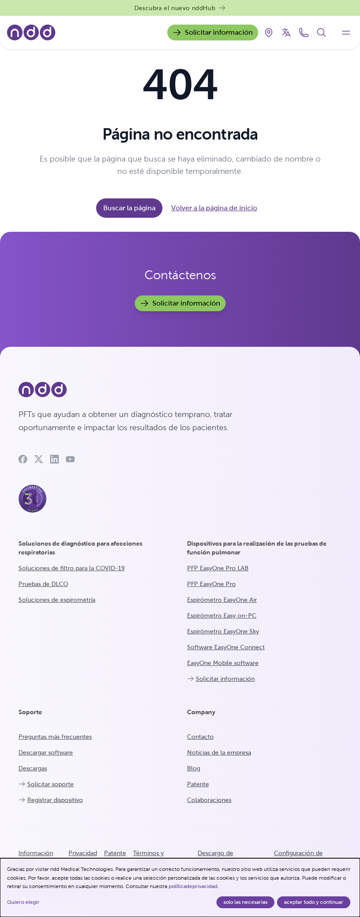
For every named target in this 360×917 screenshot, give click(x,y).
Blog (193, 768)
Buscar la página (129, 208)
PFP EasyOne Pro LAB (217, 568)
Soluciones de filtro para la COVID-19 (71, 568)
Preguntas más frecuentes (55, 736)
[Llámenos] (304, 32)
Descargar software (45, 752)
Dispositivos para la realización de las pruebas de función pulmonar (257, 548)
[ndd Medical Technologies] (144, 390)
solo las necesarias (245, 902)
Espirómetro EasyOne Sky (223, 631)
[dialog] (180, 887)
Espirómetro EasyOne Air (222, 599)
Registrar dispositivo (55, 799)
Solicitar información (219, 32)
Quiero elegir (23, 902)
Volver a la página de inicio (214, 208)
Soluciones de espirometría (56, 599)
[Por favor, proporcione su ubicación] (269, 32)
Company (201, 712)
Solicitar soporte (50, 784)
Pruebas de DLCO (43, 583)
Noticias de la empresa (219, 752)
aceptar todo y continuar (313, 902)
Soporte (30, 712)
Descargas (32, 768)
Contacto (200, 736)
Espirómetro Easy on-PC (221, 615)
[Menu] (346, 32)
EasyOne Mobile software (223, 662)
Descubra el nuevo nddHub (175, 7)
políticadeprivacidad (193, 886)
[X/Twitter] (38, 459)
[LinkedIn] (54, 459)
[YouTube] (70, 459)
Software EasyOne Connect (226, 647)
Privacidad (82, 852)
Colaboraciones (209, 799)
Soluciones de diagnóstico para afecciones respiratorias (80, 548)
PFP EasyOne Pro (211, 583)
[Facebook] (22, 459)
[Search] (321, 32)
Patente (198, 784)
